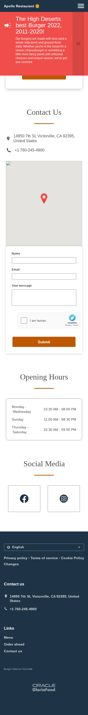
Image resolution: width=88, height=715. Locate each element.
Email (16, 269)
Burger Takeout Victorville (18, 669)
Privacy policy (15, 558)
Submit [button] (44, 342)
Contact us (13, 651)
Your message (22, 285)
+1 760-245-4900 (29, 150)
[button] (81, 6)
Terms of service (44, 558)
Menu (8, 637)
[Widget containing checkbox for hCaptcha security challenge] (49, 320)
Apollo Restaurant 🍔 (21, 6)
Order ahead (14, 644)
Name (16, 253)
